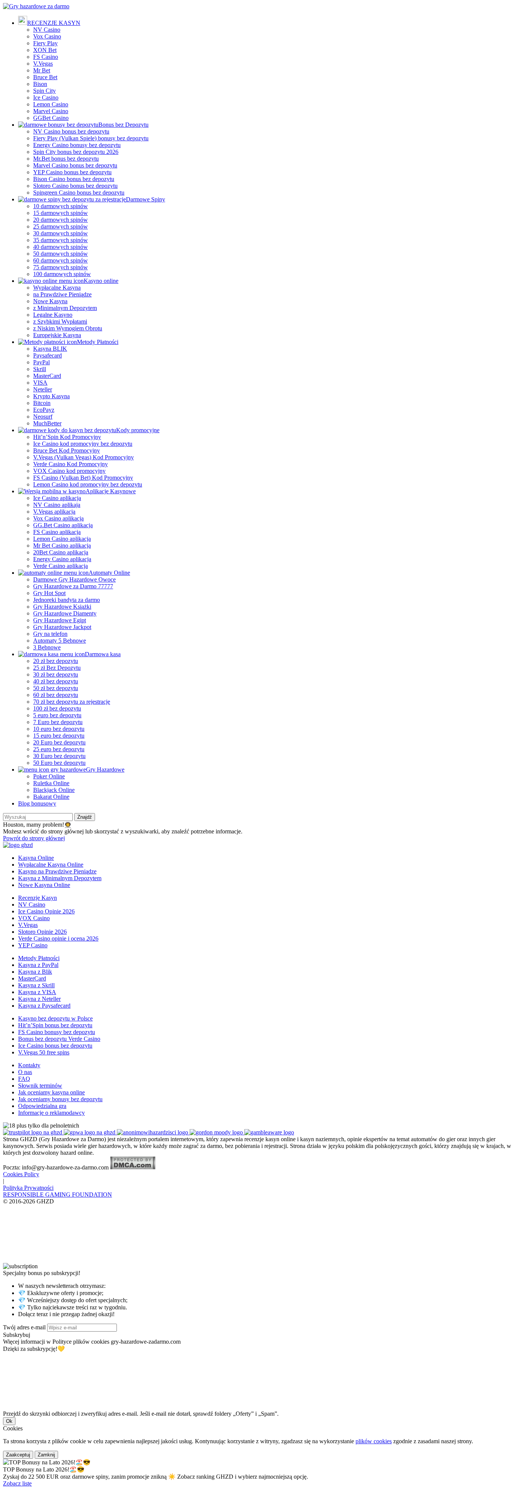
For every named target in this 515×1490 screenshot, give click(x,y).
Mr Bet (41, 70)
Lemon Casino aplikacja (62, 539)
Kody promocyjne (137, 430)
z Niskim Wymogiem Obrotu (67, 328)
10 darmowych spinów (60, 206)
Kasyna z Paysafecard (44, 1005)
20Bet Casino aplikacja (60, 552)
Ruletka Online (51, 783)
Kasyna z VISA (37, 992)
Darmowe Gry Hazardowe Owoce (74, 579)
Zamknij (46, 1455)
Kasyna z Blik (35, 971)
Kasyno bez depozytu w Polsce (55, 1018)
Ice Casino (45, 97)
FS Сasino (45, 57)
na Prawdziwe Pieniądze (62, 294)
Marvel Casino (50, 111)
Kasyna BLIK (50, 348)
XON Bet (45, 50)
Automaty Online (109, 572)
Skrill (39, 369)
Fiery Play (45, 43)
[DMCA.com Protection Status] (132, 1167)
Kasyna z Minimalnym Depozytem (59, 878)
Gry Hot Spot (49, 593)
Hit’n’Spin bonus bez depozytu (55, 1025)
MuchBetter (47, 423)
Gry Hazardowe (105, 769)
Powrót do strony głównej (34, 838)
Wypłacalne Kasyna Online (50, 864)
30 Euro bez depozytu (59, 756)
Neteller (42, 389)
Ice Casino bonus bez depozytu (55, 1045)
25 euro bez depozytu (58, 749)
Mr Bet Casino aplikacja (62, 545)
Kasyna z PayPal (38, 965)
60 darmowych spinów (60, 260)
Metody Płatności (97, 342)
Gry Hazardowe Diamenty (65, 613)
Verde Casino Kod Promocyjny (70, 464)
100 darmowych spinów (62, 274)
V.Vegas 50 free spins (43, 1052)
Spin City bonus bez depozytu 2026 (75, 152)
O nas (25, 1072)
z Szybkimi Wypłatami (60, 321)
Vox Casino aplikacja (58, 518)
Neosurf (42, 416)
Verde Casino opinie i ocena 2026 (58, 938)
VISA (40, 382)
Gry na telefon (50, 634)
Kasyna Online (36, 858)
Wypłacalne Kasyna (57, 287)
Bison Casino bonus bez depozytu (73, 179)
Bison (40, 84)
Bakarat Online (51, 796)
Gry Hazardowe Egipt (59, 620)
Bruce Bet (45, 77)
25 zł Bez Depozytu (57, 667)
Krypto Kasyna (51, 396)
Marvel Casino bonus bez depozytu (75, 165)
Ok (9, 1421)
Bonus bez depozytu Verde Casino (59, 1039)
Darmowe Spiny (145, 199)
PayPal (41, 362)
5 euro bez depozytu (57, 715)
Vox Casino (47, 36)
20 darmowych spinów (60, 219)
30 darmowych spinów (60, 233)
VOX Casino (34, 918)
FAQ (24, 1079)
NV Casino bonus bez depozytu (71, 131)
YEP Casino (33, 945)
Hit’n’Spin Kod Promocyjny (67, 437)
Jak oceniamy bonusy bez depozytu (60, 1099)
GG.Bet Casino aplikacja (63, 525)
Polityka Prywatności (28, 1188)
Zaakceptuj (18, 1455)
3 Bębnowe (47, 647)
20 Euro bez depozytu (59, 742)
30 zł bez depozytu (55, 674)
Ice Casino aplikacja (57, 498)
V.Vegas (43, 63)
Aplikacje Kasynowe (111, 491)
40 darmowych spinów (60, 247)
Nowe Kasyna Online (44, 885)
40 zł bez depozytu (55, 681)
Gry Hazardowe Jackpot (62, 627)
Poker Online (49, 776)
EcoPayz (43, 410)
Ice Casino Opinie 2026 (46, 911)
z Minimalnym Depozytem (65, 308)
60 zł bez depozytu (55, 695)
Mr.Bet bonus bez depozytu (66, 158)
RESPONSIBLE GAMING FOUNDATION (57, 1194)
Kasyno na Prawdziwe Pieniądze (57, 871)
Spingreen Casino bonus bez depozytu (78, 192)
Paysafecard (47, 355)
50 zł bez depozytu (55, 688)
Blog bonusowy (37, 803)
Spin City (44, 90)
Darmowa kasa (103, 654)
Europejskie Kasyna (57, 335)
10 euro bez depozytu (58, 729)
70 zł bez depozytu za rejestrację (71, 701)
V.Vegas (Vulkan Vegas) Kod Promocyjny (83, 457)
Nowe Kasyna (50, 301)
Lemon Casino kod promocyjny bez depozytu (87, 484)
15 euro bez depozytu (58, 735)
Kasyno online (101, 281)
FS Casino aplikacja (57, 532)
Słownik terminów (40, 1085)
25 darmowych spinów (60, 226)
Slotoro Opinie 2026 (42, 931)
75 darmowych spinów (60, 267)
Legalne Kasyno (52, 315)
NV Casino (46, 29)
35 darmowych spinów (60, 240)
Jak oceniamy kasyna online (51, 1092)
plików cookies (374, 1441)
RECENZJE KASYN (53, 23)
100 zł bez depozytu (57, 708)
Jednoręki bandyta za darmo (66, 600)
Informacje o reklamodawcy (51, 1112)
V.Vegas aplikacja (54, 511)
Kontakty (29, 1065)
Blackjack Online (54, 790)
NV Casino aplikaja (56, 505)
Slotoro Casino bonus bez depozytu (75, 186)
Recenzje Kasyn (37, 898)
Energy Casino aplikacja (62, 559)
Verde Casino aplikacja (60, 566)
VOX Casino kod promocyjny (69, 471)
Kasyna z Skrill (36, 985)
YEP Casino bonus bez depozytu (72, 172)
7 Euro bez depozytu (58, 722)
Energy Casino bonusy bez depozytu (77, 145)
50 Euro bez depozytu (59, 763)
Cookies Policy (21, 1174)
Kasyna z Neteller (39, 999)
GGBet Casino (51, 118)
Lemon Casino (50, 104)
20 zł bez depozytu (55, 661)
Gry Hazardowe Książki (62, 606)
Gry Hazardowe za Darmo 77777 (73, 586)
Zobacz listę (17, 1483)
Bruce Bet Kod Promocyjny (66, 450)
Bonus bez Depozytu (123, 124)
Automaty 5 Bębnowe (59, 640)
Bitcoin (42, 403)
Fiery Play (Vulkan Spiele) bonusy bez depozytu (91, 138)
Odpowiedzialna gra (42, 1106)
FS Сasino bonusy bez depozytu (56, 1032)
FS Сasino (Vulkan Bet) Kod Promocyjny (83, 477)
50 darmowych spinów (60, 253)
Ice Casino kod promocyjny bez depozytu (82, 443)
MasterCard (47, 376)
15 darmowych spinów (60, 213)
